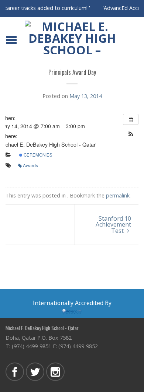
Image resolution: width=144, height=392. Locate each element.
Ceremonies (37, 155)
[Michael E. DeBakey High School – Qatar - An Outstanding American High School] (72, 37)
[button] (130, 134)
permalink (118, 195)
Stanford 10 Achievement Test (113, 224)
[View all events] (130, 119)
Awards (30, 165)
